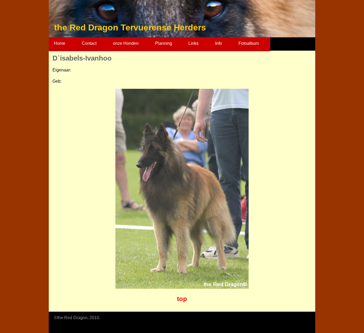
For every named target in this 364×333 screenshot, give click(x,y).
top (182, 298)
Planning (163, 43)
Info (218, 43)
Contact (89, 43)
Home (59, 43)
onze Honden (126, 43)
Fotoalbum (248, 43)
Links (193, 43)
